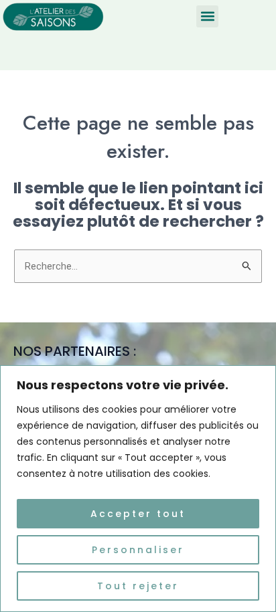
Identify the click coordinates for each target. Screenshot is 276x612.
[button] (207, 16)
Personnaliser (138, 549)
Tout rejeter (138, 586)
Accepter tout (138, 513)
